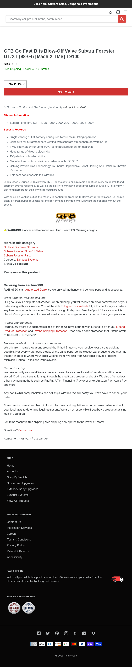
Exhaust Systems (18, 495)
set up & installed (74, 107)
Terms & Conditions (19, 539)
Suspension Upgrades (20, 483)
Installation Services (19, 527)
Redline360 (71, 655)
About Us (13, 471)
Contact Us (14, 522)
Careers (11, 533)
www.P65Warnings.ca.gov (80, 230)
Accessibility (14, 557)
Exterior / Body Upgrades (22, 489)
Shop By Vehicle (17, 477)
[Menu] (125, 11)
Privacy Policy (16, 545)
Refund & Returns (18, 551)
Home (10, 465)
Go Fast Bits (21, 263)
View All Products (18, 500)
